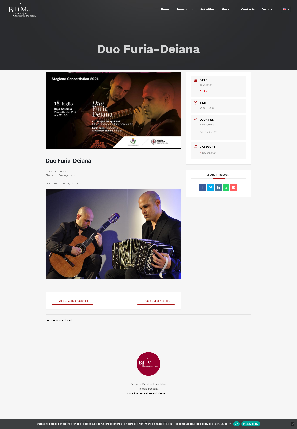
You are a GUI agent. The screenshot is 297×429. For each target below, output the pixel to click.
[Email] (233, 187)
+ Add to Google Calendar (72, 300)
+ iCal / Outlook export (156, 300)
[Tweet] (210, 187)
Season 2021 (209, 152)
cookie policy (201, 423)
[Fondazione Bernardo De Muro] (21, 9)
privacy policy (223, 423)
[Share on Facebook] (202, 187)
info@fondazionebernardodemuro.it (148, 393)
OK (236, 423)
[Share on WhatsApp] (226, 187)
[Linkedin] (218, 187)
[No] (292, 424)
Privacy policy (250, 423)
